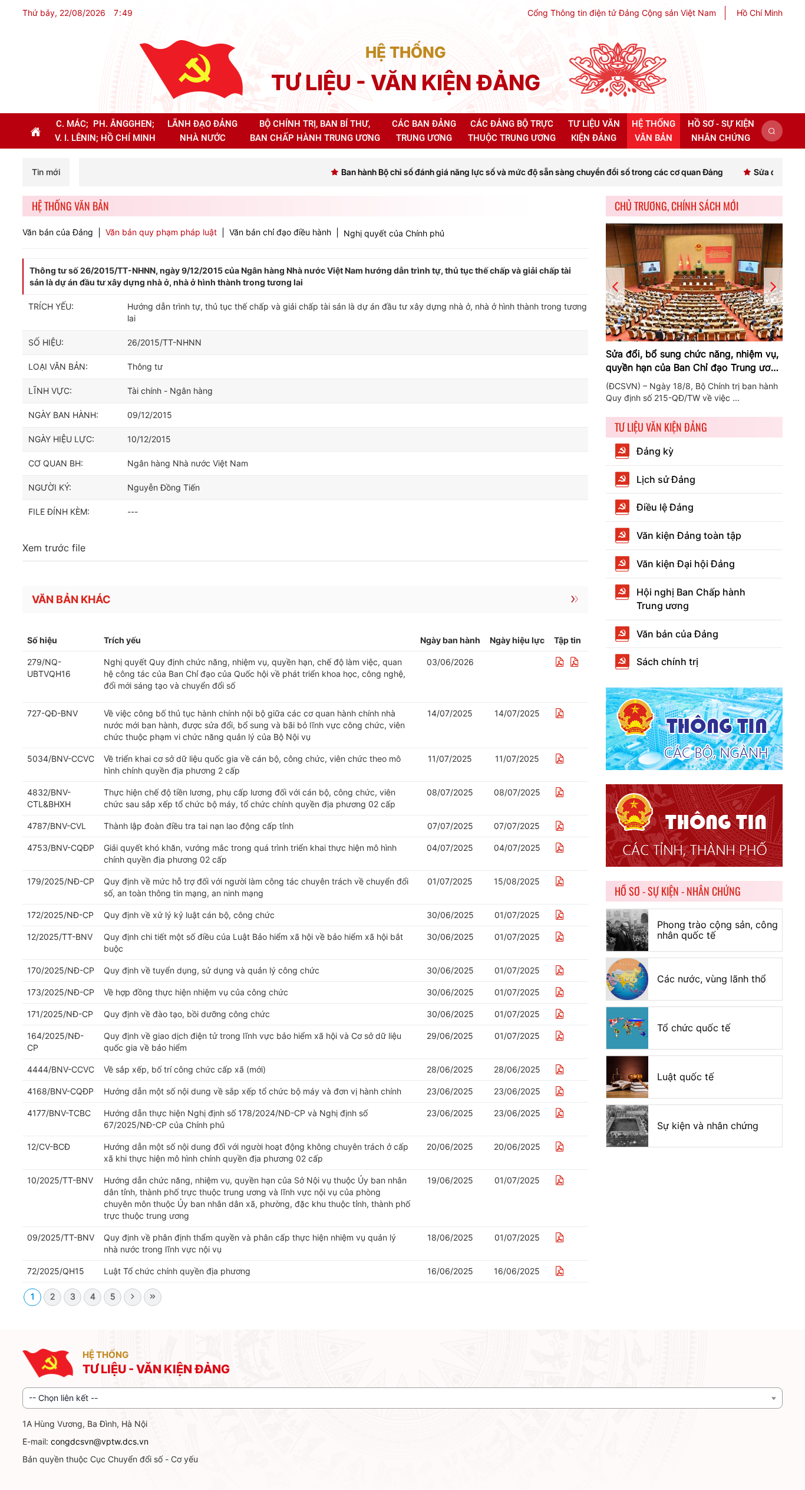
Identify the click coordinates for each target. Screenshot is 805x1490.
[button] (772, 131)
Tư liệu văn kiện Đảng (661, 427)
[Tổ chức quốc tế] (627, 1028)
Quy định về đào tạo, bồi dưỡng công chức (187, 1014)
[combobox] (402, 1398)
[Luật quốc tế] (627, 1077)
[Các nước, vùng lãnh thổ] (627, 979)
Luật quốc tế (685, 1077)
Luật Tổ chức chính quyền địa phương (177, 1271)
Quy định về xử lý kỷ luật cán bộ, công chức (189, 915)
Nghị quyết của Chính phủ (394, 233)
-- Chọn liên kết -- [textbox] (63, 1398)
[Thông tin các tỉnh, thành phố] (694, 825)
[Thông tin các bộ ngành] (694, 728)
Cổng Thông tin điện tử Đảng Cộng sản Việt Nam (621, 13)
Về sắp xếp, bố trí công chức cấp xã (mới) (185, 1069)
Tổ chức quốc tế (693, 1028)
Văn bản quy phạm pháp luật (161, 232)
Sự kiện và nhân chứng (707, 1126)
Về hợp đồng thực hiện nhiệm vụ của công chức (196, 992)
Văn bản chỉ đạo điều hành (280, 232)
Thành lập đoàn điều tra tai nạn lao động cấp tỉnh (198, 826)
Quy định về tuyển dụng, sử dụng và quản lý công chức (211, 970)
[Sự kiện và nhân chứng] (627, 1126)
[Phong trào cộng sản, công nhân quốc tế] (627, 930)
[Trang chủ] (191, 69)
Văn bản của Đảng (57, 232)
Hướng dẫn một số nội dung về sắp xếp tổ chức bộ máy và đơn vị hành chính (252, 1091)
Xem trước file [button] (53, 548)
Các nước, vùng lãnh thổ (711, 979)
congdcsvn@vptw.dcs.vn (100, 1441)
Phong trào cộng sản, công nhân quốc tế (717, 930)
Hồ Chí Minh (760, 13)
